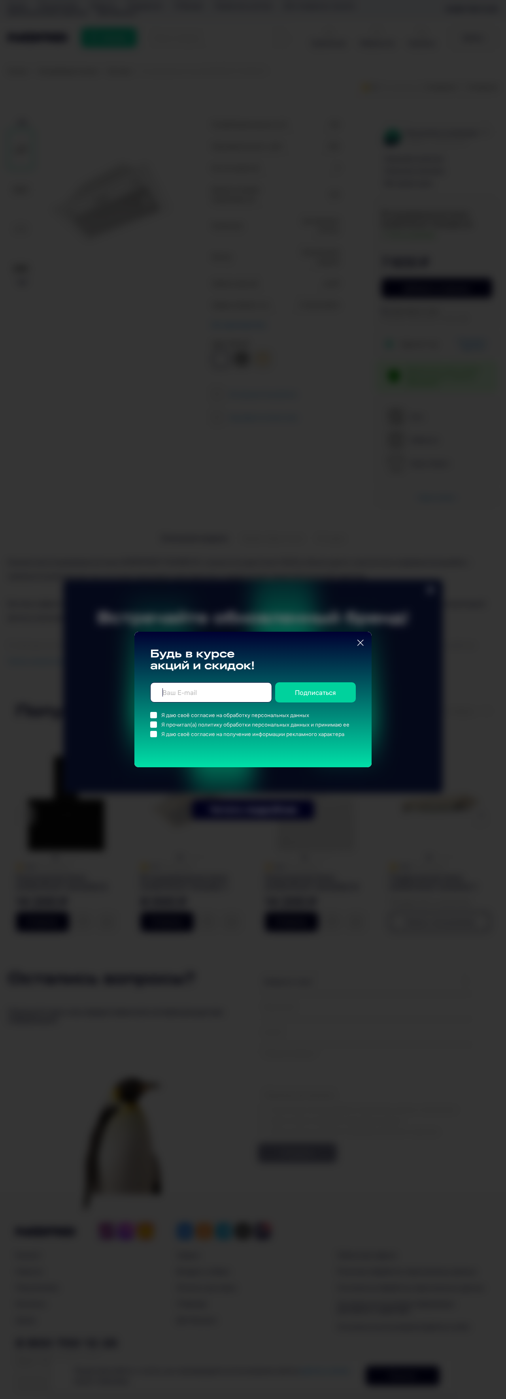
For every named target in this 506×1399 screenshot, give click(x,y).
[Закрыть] (360, 642)
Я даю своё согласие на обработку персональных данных (235, 715)
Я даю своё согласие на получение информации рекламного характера (252, 734)
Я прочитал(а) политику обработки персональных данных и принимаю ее (255, 724)
